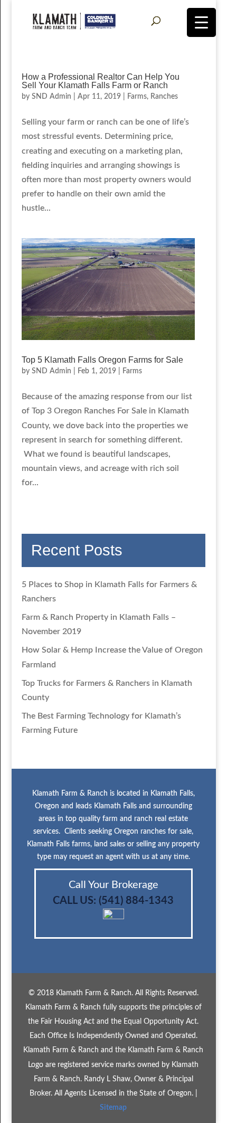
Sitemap (113, 1107)
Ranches (164, 96)
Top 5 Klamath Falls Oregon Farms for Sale (102, 359)
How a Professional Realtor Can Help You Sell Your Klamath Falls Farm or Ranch (100, 81)
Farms (137, 96)
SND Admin (51, 96)
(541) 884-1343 (136, 900)
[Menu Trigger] (201, 22)
